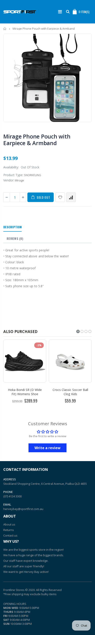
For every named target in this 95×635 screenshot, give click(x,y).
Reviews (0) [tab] (15, 238)
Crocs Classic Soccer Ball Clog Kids (70, 392)
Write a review (47, 447)
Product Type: (13, 175)
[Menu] (60, 12)
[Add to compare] (71, 197)
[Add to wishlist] (60, 197)
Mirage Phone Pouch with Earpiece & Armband (36, 140)
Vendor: (8, 180)
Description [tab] (12, 227)
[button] (78, 331)
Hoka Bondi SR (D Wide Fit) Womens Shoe (25, 392)
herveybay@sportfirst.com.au (23, 509)
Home (5, 28)
